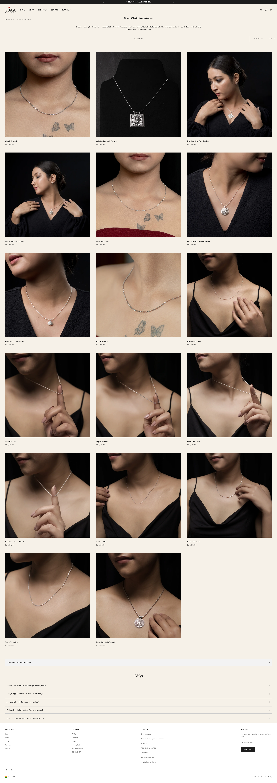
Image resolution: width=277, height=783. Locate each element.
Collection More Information (138, 662)
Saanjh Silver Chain (11, 642)
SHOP (31, 10)
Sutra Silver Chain (102, 341)
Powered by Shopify (266, 776)
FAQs (74, 734)
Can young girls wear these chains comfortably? (138, 693)
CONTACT (54, 10)
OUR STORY (42, 10)
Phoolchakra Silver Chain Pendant (198, 241)
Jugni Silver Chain (102, 442)
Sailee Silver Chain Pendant (14, 341)
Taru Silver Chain (10, 442)
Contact (7, 745)
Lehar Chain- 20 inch (194, 341)
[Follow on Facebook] (6, 770)
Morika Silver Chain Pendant (15, 241)
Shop (12, 19)
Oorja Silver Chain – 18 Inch (14, 542)
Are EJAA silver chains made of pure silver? (138, 701)
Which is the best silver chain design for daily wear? (138, 685)
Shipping (75, 738)
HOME (22, 10)
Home (7, 19)
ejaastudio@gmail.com (148, 762)
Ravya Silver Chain (193, 542)
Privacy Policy (76, 745)
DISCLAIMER (76, 752)
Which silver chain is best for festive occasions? (138, 710)
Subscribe (248, 749)
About (7, 738)
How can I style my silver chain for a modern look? (138, 718)
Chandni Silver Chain (12, 141)
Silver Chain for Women (24, 19)
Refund (74, 741)
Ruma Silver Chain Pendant (105, 642)
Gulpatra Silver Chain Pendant (106, 141)
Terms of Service (77, 748)
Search (7, 748)
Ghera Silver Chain (193, 442)
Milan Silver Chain (102, 241)
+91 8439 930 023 (147, 757)
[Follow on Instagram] (12, 770)
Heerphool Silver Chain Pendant (198, 141)
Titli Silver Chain (101, 542)
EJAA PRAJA (66, 10)
